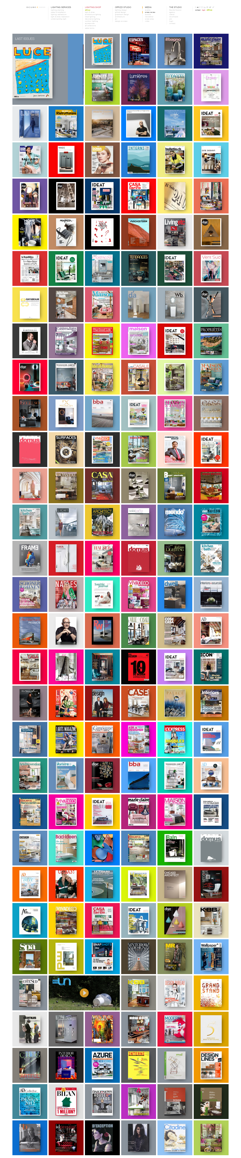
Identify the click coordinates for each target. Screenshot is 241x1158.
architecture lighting (93, 14)
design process (121, 21)
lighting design (121, 10)
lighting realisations (58, 14)
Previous (17, 69)
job (170, 19)
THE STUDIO (175, 7)
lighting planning (57, 10)
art (116, 19)
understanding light (58, 19)
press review (150, 12)
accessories (90, 23)
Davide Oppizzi (175, 10)
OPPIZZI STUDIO (123, 7)
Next (78, 69)
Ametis (127, 516)
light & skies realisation (60, 17)
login (171, 21)
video (147, 21)
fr (195, 7)
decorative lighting (92, 19)
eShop (87, 10)
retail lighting (90, 17)
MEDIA (148, 7)
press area (149, 19)
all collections (90, 26)
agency (172, 12)
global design (120, 12)
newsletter (149, 17)
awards (148, 14)
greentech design (122, 14)
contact (172, 23)
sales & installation (58, 12)
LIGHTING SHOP (93, 7)
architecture (120, 17)
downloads (173, 17)
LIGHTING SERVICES (61, 7)
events (147, 10)
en (198, 7)
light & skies (90, 12)
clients (171, 14)
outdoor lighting (91, 21)
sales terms (89, 28)
